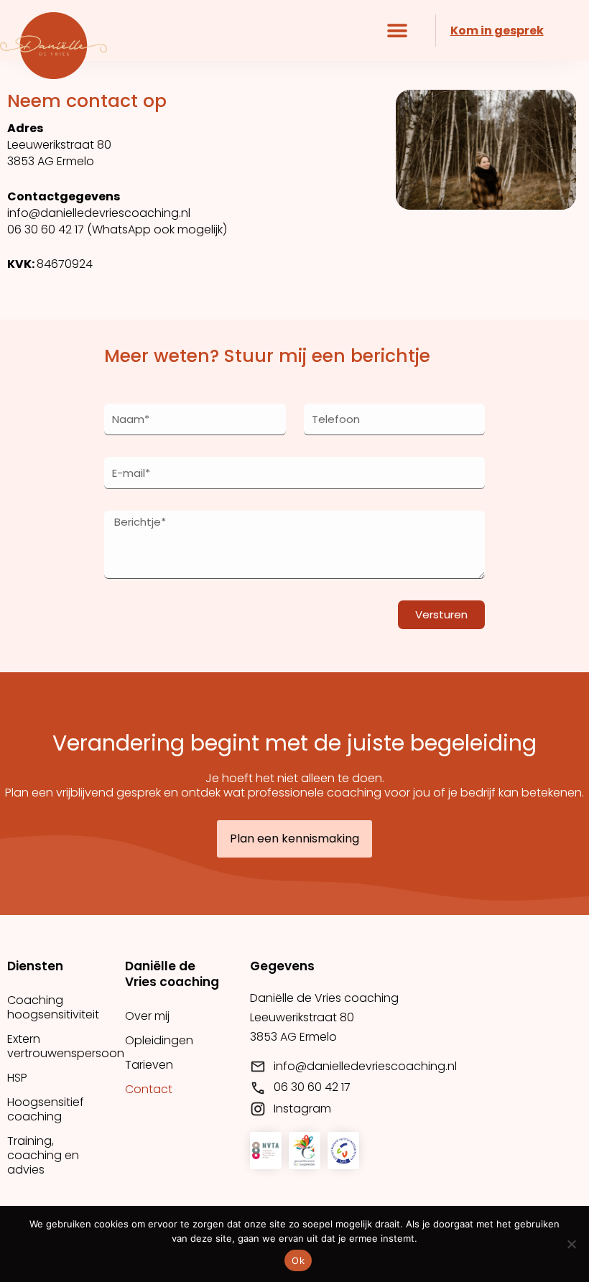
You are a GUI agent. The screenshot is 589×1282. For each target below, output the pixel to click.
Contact (148, 1089)
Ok (298, 1260)
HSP (17, 1077)
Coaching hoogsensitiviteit (53, 1007)
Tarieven (149, 1064)
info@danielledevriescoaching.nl (98, 213)
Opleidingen (159, 1040)
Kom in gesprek (497, 30)
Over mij (147, 1016)
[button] (397, 30)
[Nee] (571, 1244)
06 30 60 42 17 (45, 229)
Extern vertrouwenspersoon (59, 1046)
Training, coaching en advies (43, 1155)
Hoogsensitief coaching (45, 1109)
